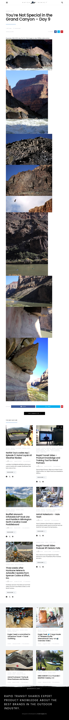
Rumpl (48, 450)
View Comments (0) (33, 413)
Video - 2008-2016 (41, 452)
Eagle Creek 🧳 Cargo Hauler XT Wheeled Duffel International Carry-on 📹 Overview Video (49, 637)
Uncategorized (55, 450)
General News (10, 11)
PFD (48, 449)
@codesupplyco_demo (33, 688)
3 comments (27, 581)
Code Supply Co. (42, 713)
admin (11, 461)
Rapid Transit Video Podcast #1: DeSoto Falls (48, 546)
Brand (12, 448)
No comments (27, 461)
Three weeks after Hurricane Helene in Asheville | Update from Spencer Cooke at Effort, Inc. (18, 573)
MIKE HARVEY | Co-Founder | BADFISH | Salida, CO (49, 677)
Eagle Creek (15, 630)
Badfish (49, 448)
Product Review (10, 449)
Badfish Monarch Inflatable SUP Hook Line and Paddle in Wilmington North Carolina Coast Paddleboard (18, 519)
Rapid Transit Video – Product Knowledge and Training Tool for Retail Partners (48, 459)
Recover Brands (40, 450)
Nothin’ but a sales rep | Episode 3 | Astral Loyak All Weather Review (19, 455)
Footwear (18, 448)
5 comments (56, 551)
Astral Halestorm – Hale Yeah (48, 515)
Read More (10, 472)
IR (45, 449)
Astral (8, 448)
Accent (38, 448)
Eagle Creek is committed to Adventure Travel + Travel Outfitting (19, 636)
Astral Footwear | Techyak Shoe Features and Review (18, 678)
